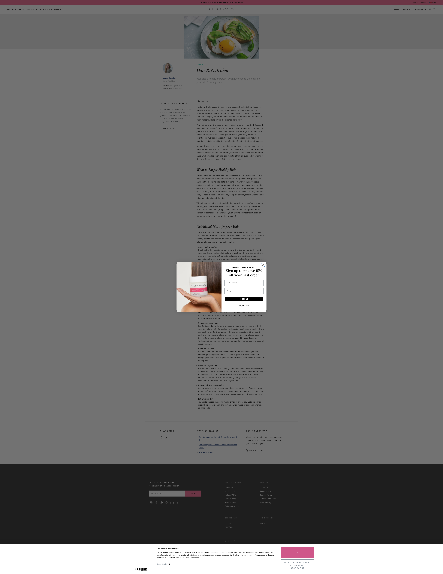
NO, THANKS (244, 306)
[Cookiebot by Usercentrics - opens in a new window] (141, 569)
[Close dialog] (263, 265)
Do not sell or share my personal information (297, 565)
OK (297, 553)
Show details (162, 564)
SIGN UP (244, 299)
